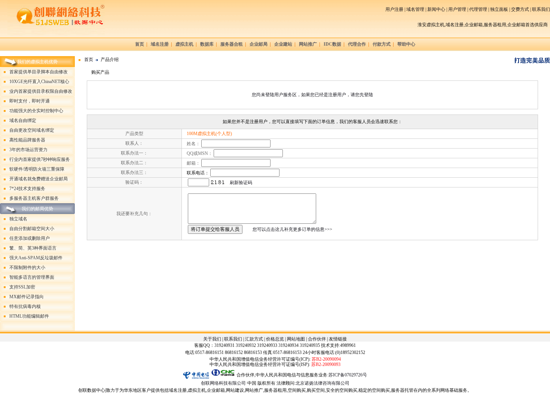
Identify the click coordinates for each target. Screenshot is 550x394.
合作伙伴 (317, 339)
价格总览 (275, 339)
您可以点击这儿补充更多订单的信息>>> (292, 229)
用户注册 (394, 9)
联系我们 (541, 9)
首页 (88, 59)
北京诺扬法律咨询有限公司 (322, 383)
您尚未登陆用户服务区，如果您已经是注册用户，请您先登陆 (312, 94)
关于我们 (212, 339)
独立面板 (499, 9)
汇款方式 (254, 339)
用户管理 (457, 9)
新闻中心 (436, 9)
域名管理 (415, 9)
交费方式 (520, 9)
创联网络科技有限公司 (223, 383)
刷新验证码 (241, 182)
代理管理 (478, 9)
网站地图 (296, 339)
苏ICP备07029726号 (348, 375)
